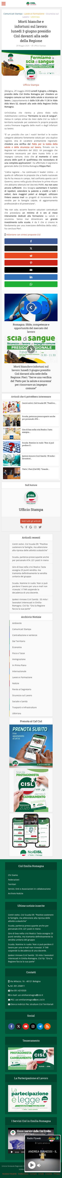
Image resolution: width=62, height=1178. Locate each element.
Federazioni (13, 879)
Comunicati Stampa (12, 13)
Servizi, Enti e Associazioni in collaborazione (29, 888)
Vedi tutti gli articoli (31, 521)
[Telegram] (40, 1026)
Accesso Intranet (9, 1173)
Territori (12, 884)
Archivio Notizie (15, 893)
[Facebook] (11, 1026)
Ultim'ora (35, 16)
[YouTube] (25, 1026)
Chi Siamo (13, 875)
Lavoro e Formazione (34, 13)
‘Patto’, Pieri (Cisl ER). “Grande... (35, 469)
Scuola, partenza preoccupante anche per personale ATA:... (38, 417)
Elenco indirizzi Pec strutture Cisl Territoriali (32, 1004)
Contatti (33, 1173)
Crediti (41, 1173)
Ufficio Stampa (40, 46)
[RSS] (47, 1026)
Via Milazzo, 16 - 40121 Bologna (25, 981)
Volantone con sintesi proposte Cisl (24, 234)
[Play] (11, 1152)
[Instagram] (33, 1026)
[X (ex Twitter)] (18, 1026)
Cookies (48, 1173)
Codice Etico (23, 1173)
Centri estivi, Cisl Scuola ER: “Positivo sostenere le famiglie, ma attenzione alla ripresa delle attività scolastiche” (30, 547)
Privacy (57, 1173)
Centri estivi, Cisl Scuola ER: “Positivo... (39, 403)
